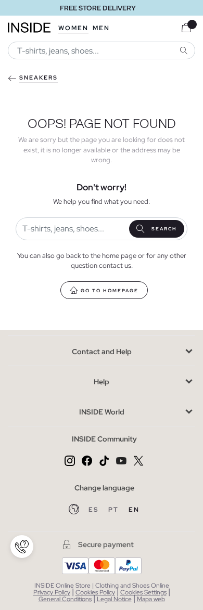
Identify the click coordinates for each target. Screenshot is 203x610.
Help (101, 381)
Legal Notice (114, 599)
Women (73, 28)
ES (94, 509)
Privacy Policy (51, 592)
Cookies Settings (143, 592)
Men (101, 28)
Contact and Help (102, 351)
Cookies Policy (95, 592)
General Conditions (65, 599)
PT (114, 509)
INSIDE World (101, 412)
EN (134, 509)
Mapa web (151, 599)
